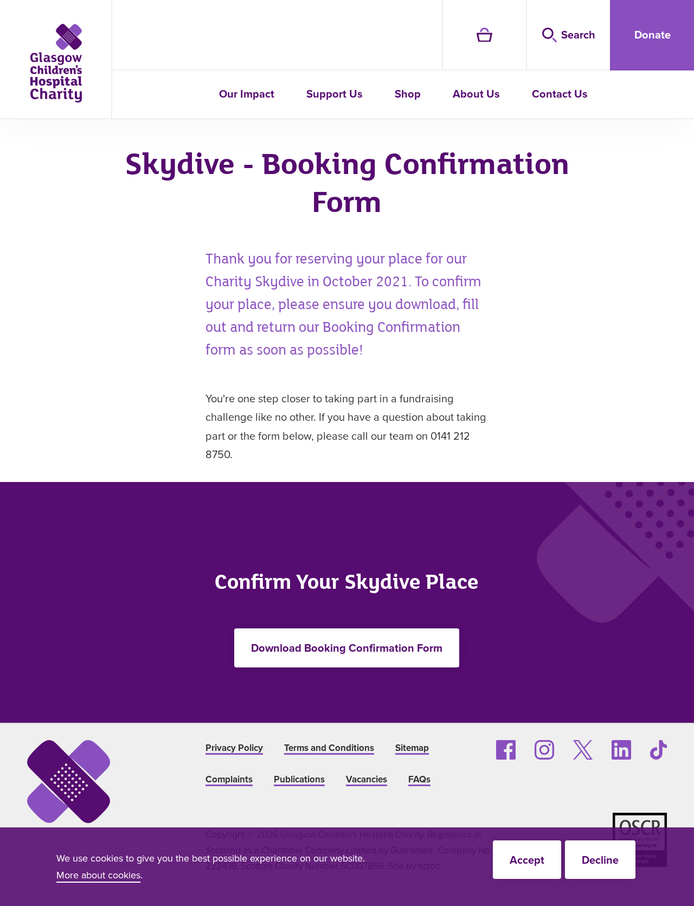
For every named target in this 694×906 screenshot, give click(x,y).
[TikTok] (658, 750)
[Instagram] (544, 750)
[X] (583, 750)
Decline (600, 860)
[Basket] (484, 35)
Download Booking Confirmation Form (346, 648)
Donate (652, 34)
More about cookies (98, 875)
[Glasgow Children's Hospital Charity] (56, 63)
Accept (527, 860)
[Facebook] (506, 750)
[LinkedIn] (621, 750)
